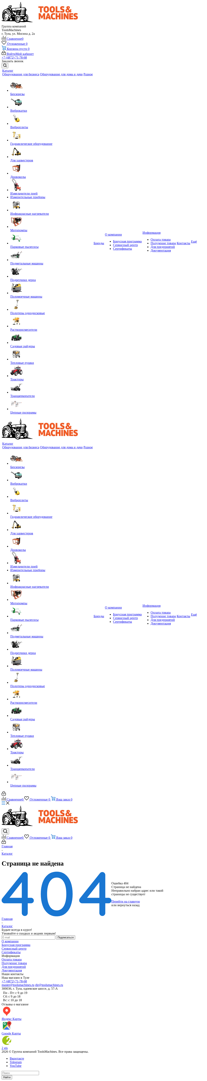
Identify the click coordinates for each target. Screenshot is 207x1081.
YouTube (15, 1065)
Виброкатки (18, 110)
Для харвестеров (21, 160)
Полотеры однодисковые (27, 313)
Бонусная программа (127, 241)
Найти (7, 1077)
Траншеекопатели (22, 396)
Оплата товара (161, 239)
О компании (10, 941)
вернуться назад (128, 905)
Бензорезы (17, 94)
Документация (161, 250)
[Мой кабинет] (4, 794)
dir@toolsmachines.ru (49, 985)
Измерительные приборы (27, 197)
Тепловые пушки (22, 363)
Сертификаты (122, 248)
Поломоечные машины (26, 296)
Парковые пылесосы (24, 247)
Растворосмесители (23, 329)
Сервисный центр (125, 245)
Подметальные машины (26, 263)
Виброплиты (19, 127)
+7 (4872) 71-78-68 (14, 57)
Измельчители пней (24, 193)
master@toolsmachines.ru (18, 985)
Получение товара (163, 243)
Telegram (16, 1062)
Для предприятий (163, 247)
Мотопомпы (18, 230)
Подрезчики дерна (23, 280)
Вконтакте (17, 1058)
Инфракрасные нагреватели (29, 213)
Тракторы (17, 379)
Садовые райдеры (22, 346)
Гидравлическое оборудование (31, 143)
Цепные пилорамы (23, 412)
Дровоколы (18, 177)
